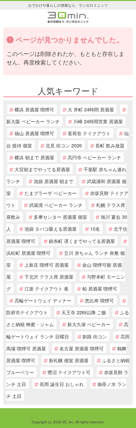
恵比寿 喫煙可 (99, 300)
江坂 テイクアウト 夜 (46, 288)
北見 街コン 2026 (64, 145)
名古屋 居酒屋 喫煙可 (81, 348)
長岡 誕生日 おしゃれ (62, 383)
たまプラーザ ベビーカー (50, 192)
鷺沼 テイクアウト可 (69, 372)
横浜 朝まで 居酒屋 (34, 157)
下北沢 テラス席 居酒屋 (48, 276)
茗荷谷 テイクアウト (89, 133)
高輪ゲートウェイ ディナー (43, 300)
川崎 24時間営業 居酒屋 (98, 121)
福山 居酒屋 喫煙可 (34, 133)
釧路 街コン (95, 336)
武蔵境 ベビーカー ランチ (56, 204)
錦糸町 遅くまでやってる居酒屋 (82, 240)
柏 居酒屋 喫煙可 (99, 288)
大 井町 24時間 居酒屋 (91, 109)
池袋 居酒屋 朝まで (53, 180)
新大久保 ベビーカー (88, 324)
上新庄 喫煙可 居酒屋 (46, 264)
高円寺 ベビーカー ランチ (94, 157)
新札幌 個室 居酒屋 (68, 360)
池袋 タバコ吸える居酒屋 (50, 228)
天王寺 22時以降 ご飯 (83, 312)
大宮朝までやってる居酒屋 (42, 169)
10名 (95, 228)
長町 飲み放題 (109, 145)
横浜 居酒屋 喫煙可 (34, 109)
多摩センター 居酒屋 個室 (60, 216)
